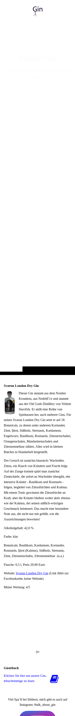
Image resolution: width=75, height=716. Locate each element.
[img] (37, 196)
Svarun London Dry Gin (32, 573)
